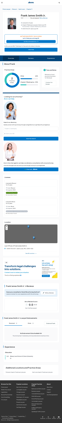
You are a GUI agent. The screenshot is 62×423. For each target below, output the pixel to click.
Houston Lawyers (20, 394)
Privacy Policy (12, 416)
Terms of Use (4, 416)
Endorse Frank (50, 323)
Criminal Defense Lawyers (38, 393)
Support (49, 392)
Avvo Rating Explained (52, 394)
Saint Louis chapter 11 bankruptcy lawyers (42, 372)
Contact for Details (49, 83)
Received (13, 323)
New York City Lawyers (22, 387)
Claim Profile (31, 49)
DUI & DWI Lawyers (36, 396)
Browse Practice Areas (6, 394)
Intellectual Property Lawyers (37, 408)
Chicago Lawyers (20, 392)
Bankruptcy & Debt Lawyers (38, 388)
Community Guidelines (7, 418)
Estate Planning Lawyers (38, 398)
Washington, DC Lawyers (22, 397)
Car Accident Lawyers (37, 401)
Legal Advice (4, 392)
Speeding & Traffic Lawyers (38, 411)
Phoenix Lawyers (20, 402)
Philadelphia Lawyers (21, 399)
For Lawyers (4, 399)
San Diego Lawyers (21, 407)
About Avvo (49, 387)
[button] (31, 41)
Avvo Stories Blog (5, 397)
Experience (51, 58)
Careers (49, 389)
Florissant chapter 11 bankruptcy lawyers (16, 372)
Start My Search (31, 138)
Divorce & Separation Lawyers (37, 404)
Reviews (31, 58)
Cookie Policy (21, 416)
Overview (11, 58)
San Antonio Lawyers (21, 404)
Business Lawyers (36, 391)
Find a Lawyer (4, 387)
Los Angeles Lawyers (21, 389)
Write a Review (43, 18)
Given (30, 323)
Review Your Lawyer (6, 389)
